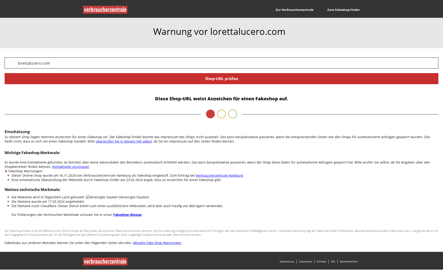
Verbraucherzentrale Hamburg (219, 175)
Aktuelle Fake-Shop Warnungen (157, 243)
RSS (333, 261)
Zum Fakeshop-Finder (343, 10)
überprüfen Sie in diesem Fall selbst (124, 141)
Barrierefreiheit (349, 261)
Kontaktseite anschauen (70, 166)
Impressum (305, 261)
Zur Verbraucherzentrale (295, 10)
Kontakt (321, 261)
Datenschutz (287, 261)
